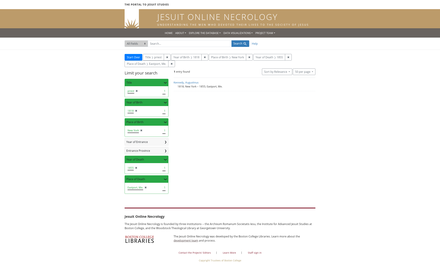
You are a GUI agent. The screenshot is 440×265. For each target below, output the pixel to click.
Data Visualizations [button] (237, 33)
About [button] (179, 33)
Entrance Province (138, 151)
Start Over (133, 57)
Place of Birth (135, 122)
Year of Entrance (137, 142)
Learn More (229, 252)
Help (255, 44)
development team (186, 240)
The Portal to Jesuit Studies (147, 4)
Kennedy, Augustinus (186, 82)
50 (302, 72)
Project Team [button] (264, 33)
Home (169, 33)
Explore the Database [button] (204, 33)
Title (129, 82)
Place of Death (135, 179)
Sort (275, 72)
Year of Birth (134, 102)
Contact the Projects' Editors (195, 252)
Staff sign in (255, 252)
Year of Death (135, 159)
